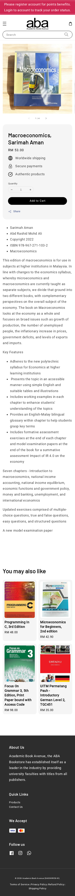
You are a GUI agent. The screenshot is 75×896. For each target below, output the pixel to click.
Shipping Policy (37, 888)
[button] (5, 24)
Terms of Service (19, 884)
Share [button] (16, 211)
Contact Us (16, 806)
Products (14, 802)
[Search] (66, 34)
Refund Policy (56, 884)
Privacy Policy (39, 884)
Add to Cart (38, 200)
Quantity (12, 183)
